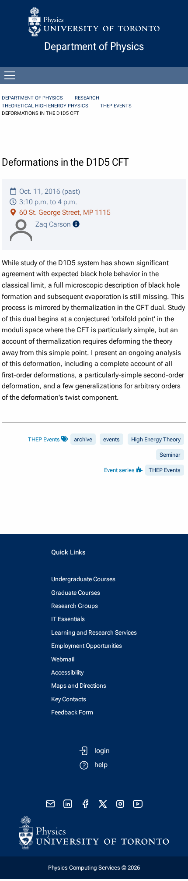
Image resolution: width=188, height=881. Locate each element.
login (102, 750)
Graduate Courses (75, 592)
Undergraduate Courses (83, 579)
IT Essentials (68, 618)
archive (83, 439)
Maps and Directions (78, 685)
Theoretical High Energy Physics (45, 106)
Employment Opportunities (86, 645)
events (111, 439)
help (101, 764)
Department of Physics (32, 98)
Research (87, 98)
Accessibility (67, 672)
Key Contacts (68, 699)
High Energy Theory (156, 439)
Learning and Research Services (94, 632)
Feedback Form (72, 712)
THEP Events (116, 106)
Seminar (170, 454)
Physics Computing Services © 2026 (94, 867)
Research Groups (74, 605)
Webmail (62, 659)
